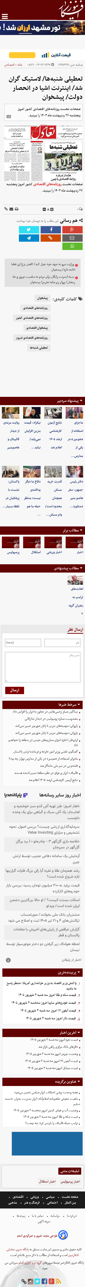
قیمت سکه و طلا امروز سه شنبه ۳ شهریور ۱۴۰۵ (47, 995)
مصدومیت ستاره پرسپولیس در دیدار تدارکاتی (51, 719)
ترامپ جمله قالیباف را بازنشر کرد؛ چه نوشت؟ (51, 1123)
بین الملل (70, 1202)
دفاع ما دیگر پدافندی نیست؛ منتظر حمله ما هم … (32, 498)
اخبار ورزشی (54, 552)
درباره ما (72, 1216)
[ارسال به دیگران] (11, 209)
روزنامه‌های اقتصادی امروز (32, 338)
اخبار (80, 552)
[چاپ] (16, 209)
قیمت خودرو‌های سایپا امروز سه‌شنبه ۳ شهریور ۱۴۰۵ (44, 1003)
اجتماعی (52, 1202)
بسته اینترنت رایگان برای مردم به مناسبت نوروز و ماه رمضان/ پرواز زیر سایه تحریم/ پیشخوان (44, 279)
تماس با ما (37, 1216)
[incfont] (52, 209)
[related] (9, 116)
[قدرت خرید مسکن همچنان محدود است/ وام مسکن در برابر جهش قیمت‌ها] (53, 471)
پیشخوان (42, 298)
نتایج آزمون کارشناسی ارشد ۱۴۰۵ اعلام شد (53, 780)
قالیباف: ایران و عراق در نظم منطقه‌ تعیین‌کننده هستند (46, 773)
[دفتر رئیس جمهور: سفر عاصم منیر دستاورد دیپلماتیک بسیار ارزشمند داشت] (74, 471)
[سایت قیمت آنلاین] (42, 54)
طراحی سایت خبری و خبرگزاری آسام (37, 1236)
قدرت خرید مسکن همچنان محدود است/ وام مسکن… (53, 498)
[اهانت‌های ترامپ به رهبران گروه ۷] (75, 579)
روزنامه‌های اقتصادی (47, 184)
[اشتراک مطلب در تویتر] (29, 229)
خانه (19, 65)
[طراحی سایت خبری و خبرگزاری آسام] (63, 1235)
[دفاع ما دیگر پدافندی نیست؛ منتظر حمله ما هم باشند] (32, 471)
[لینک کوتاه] (6, 209)
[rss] (58, 1281)
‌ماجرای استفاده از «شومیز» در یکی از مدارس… (75, 439)
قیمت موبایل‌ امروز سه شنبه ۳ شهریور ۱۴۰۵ (53, 1068)
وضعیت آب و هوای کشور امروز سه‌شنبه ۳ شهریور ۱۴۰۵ (45, 1110)
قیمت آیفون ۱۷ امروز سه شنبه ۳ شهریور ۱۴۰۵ (48, 1011)
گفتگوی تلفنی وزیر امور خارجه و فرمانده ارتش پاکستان (45, 751)
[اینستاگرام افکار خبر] (30, 1281)
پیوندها (21, 1216)
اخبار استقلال (47, 1182)
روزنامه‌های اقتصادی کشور (32, 318)
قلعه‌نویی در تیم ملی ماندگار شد (59, 766)
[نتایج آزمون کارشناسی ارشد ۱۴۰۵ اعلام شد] (53, 413)
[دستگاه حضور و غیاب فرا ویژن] (47, 1155)
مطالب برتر (71, 530)
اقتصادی (9, 65)
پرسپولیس (13, 552)
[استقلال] (32, 542)
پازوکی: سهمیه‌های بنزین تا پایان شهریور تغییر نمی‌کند (46, 726)
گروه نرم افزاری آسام (30, 1262)
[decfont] (44, 209)
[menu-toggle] (5, 16)
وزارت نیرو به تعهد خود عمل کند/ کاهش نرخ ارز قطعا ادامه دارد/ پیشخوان (43, 267)
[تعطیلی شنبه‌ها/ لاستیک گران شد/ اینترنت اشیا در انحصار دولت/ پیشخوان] (29, 238)
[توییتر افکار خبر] (37, 1281)
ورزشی (34, 1197)
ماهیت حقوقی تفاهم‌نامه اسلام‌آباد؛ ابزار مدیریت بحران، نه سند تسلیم (42, 1101)
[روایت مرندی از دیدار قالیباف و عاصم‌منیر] (10, 413)
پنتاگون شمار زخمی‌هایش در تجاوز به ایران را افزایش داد (45, 711)
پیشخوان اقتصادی (37, 328)
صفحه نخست (69, 1197)
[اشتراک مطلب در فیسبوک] (51, 229)
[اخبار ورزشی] (53, 542)
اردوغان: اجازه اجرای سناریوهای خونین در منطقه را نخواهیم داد (43, 742)
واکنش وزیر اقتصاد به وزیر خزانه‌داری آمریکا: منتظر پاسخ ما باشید (41, 986)
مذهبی (13, 1202)
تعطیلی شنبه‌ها (39, 347)
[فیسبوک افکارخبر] (44, 1281)
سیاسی (50, 1197)
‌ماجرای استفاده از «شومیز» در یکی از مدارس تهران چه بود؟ (43, 759)
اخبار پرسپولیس (70, 1182)
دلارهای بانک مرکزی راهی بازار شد (58, 1047)
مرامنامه (55, 1216)
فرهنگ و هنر (31, 1202)
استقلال (36, 552)
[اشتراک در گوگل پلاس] (72, 229)
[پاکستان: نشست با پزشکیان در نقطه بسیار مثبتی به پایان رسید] (10, 471)
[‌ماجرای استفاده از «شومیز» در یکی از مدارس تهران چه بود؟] (74, 413)
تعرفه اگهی (44, 1221)
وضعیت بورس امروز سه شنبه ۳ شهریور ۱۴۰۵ (52, 1054)
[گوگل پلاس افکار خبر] (51, 1281)
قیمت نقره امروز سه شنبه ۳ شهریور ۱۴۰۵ (54, 1039)
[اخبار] (74, 542)
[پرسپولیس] (10, 542)
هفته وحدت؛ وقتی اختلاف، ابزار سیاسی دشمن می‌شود (46, 1092)
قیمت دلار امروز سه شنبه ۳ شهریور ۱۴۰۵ (51, 1018)
